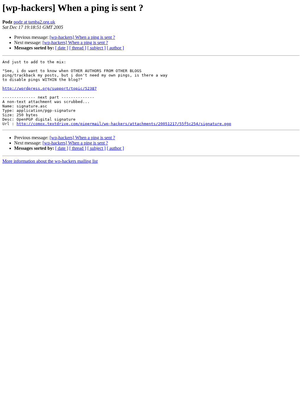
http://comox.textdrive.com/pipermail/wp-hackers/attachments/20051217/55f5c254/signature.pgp (124, 124)
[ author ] (115, 47)
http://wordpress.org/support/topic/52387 (49, 88)
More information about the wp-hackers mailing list (50, 161)
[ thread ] (77, 47)
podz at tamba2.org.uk (34, 21)
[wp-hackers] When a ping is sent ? (82, 37)
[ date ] (61, 47)
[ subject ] (96, 47)
